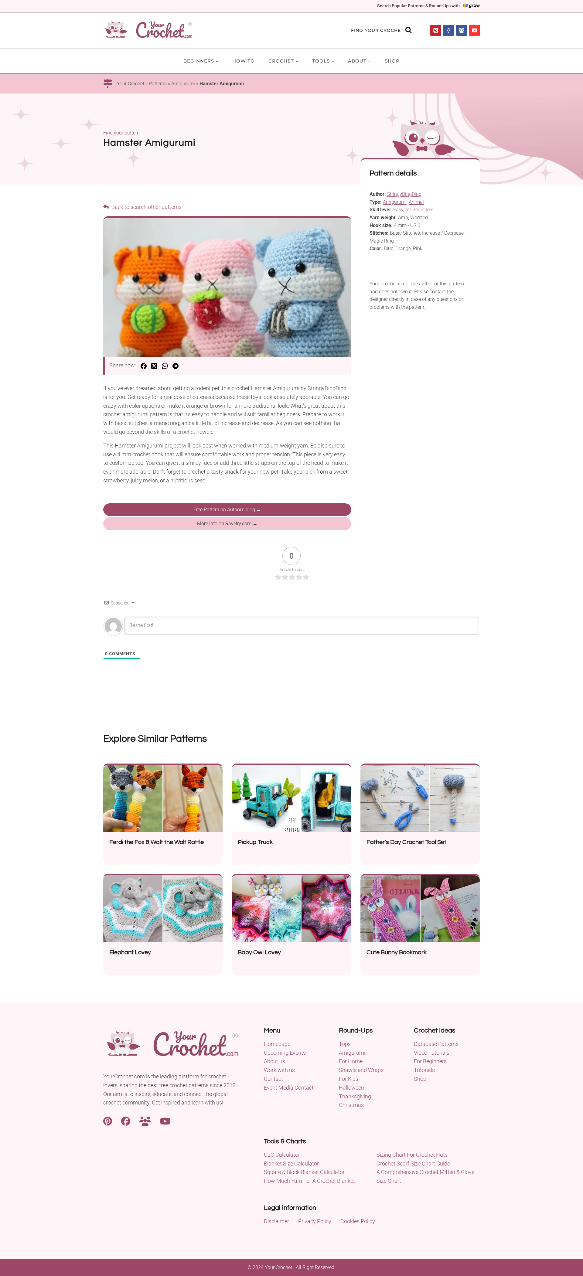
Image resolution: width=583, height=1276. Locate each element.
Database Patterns (436, 1044)
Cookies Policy (357, 1221)
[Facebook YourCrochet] (125, 1120)
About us (274, 1061)
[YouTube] (474, 30)
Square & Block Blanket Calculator (304, 1172)
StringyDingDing (404, 194)
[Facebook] (448, 30)
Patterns (158, 84)
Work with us (279, 1070)
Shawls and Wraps (361, 1070)
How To (243, 61)
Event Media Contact (289, 1087)
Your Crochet (130, 84)
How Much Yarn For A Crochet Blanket (309, 1181)
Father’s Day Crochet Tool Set (406, 842)
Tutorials (424, 1070)
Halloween (351, 1087)
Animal (416, 202)
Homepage (277, 1044)
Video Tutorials (431, 1053)
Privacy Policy (314, 1221)
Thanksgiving (355, 1096)
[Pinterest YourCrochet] (107, 1120)
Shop (392, 61)
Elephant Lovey (130, 952)
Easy (398, 210)
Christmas (351, 1105)
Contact (273, 1079)
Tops (345, 1044)
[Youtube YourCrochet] (165, 1120)
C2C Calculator (282, 1155)
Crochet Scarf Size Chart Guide (413, 1163)
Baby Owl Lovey (259, 952)
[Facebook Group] (461, 30)
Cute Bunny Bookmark (397, 952)
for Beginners (419, 210)
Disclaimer (276, 1221)
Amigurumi (183, 84)
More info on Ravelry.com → (227, 523)
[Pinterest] (435, 30)
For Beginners (430, 1061)
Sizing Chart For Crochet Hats (412, 1155)
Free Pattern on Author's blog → (227, 509)
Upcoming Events (285, 1053)
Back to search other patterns (146, 207)
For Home (351, 1061)
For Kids (348, 1079)
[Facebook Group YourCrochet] (145, 1120)
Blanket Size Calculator (291, 1163)
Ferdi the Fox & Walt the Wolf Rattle (156, 842)
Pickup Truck (255, 842)
